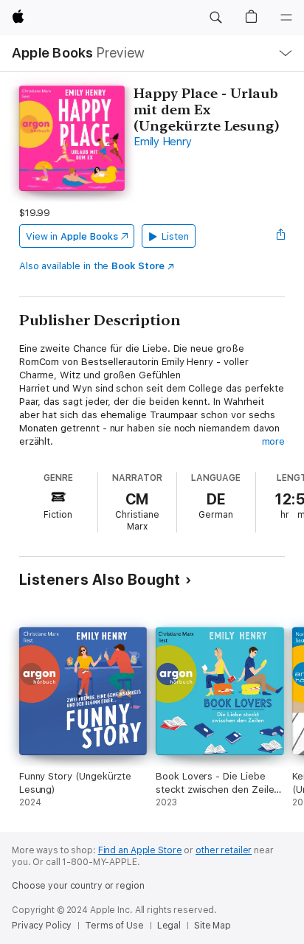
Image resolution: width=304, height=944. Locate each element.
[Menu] (286, 17)
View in (72, 236)
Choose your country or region (78, 886)
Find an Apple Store (140, 850)
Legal (169, 925)
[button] (215, 17)
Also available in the (92, 265)
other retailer (224, 850)
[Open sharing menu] (280, 236)
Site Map (212, 925)
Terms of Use (114, 925)
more (274, 441)
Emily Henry (162, 141)
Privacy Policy (42, 925)
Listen (175, 236)
